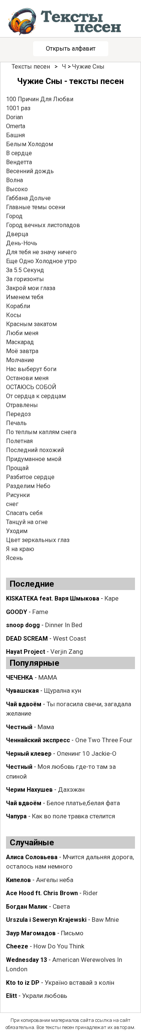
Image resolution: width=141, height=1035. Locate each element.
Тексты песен (31, 66)
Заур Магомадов (31, 933)
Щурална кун (62, 690)
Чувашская (22, 690)
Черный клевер (29, 753)
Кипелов (18, 880)
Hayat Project (25, 651)
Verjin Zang (66, 651)
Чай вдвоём (23, 704)
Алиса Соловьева (32, 857)
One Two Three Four (103, 740)
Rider (90, 893)
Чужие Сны (88, 66)
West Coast (69, 638)
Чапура (16, 816)
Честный (19, 727)
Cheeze (17, 946)
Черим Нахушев (29, 789)
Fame (40, 612)
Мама (46, 727)
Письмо (72, 933)
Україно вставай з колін (79, 982)
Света (61, 906)
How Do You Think (58, 946)
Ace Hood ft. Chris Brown (42, 893)
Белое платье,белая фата (83, 803)
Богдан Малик (26, 906)
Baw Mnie (105, 919)
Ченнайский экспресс (38, 740)
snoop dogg (23, 625)
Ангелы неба (54, 880)
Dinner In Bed (63, 625)
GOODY (16, 612)
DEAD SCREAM (27, 638)
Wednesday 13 (26, 959)
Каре (111, 598)
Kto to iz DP (22, 982)
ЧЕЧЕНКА (19, 677)
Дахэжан (71, 789)
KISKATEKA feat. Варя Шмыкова (52, 598)
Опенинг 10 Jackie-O (87, 753)
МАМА (47, 677)
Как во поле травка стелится (73, 816)
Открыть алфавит (71, 48)
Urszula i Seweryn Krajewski (46, 919)
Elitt (11, 995)
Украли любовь (44, 995)
